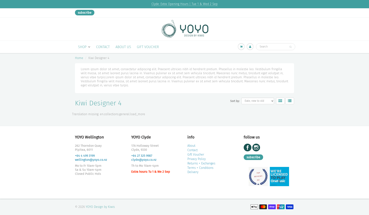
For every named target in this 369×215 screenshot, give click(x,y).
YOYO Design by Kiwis (100, 207)
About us (123, 47)
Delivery (192, 172)
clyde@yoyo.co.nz (143, 160)
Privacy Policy (196, 159)
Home (79, 58)
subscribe (84, 12)
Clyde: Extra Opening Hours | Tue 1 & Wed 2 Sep (184, 4)
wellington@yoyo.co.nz (91, 160)
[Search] (290, 47)
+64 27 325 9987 (141, 156)
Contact (103, 47)
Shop (82, 47)
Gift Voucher (148, 47)
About (191, 146)
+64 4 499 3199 (85, 156)
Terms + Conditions (200, 168)
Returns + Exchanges (201, 163)
